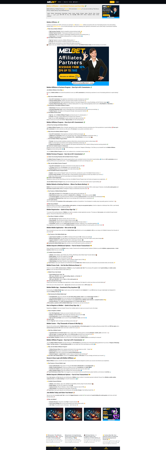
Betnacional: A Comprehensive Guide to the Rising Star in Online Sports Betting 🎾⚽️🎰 (73, 436)
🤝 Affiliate (106, 448)
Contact (70, 2)
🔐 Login (59, 448)
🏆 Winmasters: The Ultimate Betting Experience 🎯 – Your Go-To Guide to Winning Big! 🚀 (54, 436)
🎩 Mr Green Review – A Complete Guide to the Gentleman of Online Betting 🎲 (92, 436)
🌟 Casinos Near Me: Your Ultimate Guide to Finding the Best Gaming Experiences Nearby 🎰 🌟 (110, 437)
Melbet (59, 2)
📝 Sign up (75, 448)
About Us (66, 2)
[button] (51, 446)
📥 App (90, 448)
